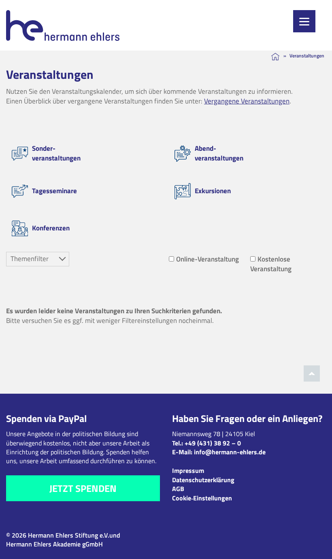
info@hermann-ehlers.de (230, 452)
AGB (178, 489)
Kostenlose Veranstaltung (271, 264)
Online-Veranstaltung (207, 259)
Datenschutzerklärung (203, 480)
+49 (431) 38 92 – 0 (213, 443)
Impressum (188, 470)
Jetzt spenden (83, 488)
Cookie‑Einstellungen (202, 498)
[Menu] (304, 21)
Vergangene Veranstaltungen (246, 101)
